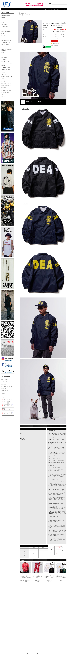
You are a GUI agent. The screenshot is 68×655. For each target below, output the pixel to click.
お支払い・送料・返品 (51, 9)
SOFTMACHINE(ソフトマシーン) (31, 15)
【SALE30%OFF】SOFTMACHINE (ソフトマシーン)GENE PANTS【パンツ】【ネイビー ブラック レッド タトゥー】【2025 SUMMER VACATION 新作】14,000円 (37, 577)
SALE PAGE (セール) (22, 13)
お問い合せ (58, 9)
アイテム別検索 (21, 14)
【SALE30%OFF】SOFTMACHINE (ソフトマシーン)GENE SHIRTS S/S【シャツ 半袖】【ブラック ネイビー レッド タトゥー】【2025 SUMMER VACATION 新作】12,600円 (25, 577)
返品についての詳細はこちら (55, 45)
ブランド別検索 (21, 15)
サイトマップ (64, 9)
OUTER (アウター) (29, 14)
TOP (45, 9)
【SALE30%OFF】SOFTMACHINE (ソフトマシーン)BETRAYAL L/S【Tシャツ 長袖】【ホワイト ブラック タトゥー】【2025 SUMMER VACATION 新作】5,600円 (49, 577)
